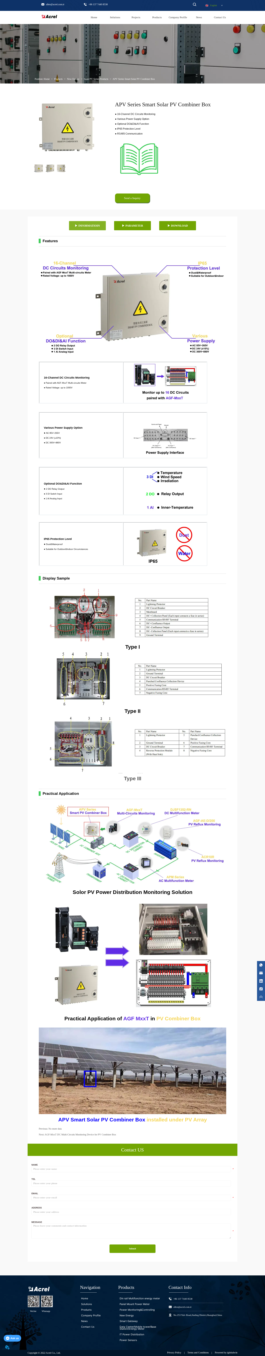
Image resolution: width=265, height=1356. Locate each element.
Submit (132, 1248)
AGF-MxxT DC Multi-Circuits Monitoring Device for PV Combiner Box (80, 1134)
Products (58, 79)
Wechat (33, 1311)
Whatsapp (46, 1311)
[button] (157, 17)
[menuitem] (156, 17)
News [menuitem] (199, 17)
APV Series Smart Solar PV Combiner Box (134, 79)
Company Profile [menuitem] (178, 17)
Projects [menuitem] (136, 17)
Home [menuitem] (94, 17)
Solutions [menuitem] (115, 17)
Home (47, 79)
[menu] (157, 17)
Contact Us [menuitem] (220, 17)
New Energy (73, 79)
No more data (55, 1128)
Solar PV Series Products (96, 79)
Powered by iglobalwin (226, 1352)
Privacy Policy (174, 1352)
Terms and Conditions (198, 1352)
